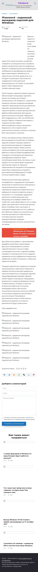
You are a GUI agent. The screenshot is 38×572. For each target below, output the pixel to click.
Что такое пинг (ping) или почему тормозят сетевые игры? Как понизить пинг (18, 490)
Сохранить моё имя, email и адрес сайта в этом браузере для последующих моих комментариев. (19, 418)
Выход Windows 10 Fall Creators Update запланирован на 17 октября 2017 (18, 522)
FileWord (23, 3)
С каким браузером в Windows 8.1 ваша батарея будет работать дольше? (17, 456)
